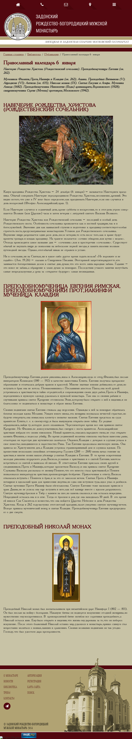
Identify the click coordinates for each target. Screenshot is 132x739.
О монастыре (11, 675)
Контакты (9, 698)
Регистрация (34, 681)
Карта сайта (33, 687)
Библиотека (10, 687)
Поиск (30, 692)
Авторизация (34, 675)
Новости (8, 681)
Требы (7, 692)
